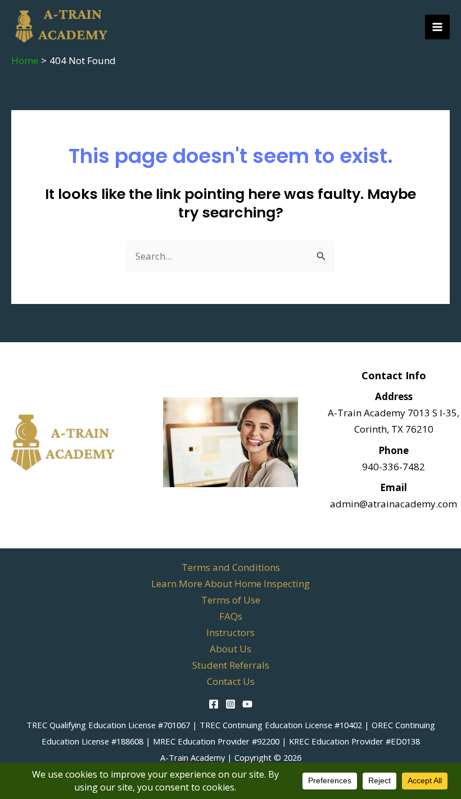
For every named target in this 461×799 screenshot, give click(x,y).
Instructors (230, 632)
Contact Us (231, 681)
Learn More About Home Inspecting (230, 583)
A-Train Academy (192, 757)
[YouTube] (247, 704)
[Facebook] (214, 704)
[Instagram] (230, 704)
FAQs (230, 616)
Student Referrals (230, 665)
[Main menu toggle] (437, 27)
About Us (230, 648)
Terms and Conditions (231, 567)
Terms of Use (230, 599)
